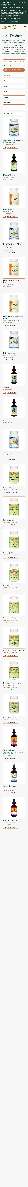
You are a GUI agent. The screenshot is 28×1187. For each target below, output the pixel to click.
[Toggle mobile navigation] (25, 27)
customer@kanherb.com (16, 20)
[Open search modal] (21, 27)
